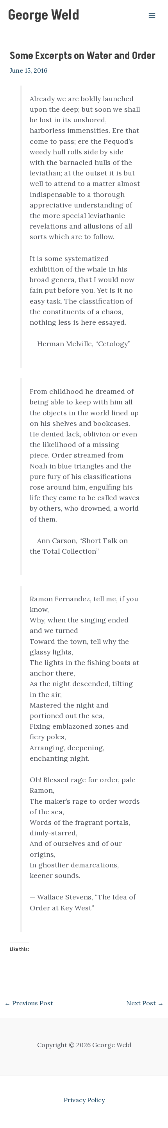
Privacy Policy (84, 1100)
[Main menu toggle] (152, 15)
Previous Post (28, 1003)
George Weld (43, 15)
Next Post (145, 1003)
